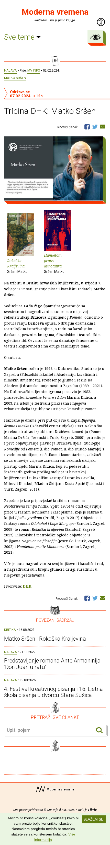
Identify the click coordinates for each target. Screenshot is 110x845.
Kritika (10, 630)
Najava (10, 70)
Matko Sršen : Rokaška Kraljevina (45, 638)
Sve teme (20, 36)
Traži (99, 730)
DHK (27, 586)
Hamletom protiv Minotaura (54, 263)
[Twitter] (95, 126)
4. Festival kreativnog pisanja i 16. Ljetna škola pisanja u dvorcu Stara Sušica (53, 692)
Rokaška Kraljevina (17, 266)
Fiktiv (92, 810)
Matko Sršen (15, 78)
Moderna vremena (55, 12)
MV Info (33, 70)
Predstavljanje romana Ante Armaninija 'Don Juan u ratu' (52, 663)
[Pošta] (102, 126)
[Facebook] (87, 126)
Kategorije (95, 36)
